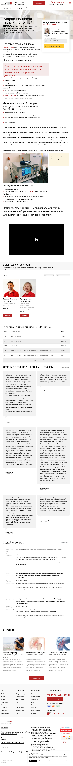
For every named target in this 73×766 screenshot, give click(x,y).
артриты (7, 95)
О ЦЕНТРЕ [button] (4, 7)
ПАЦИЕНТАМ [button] (39, 7)
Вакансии (34, 707)
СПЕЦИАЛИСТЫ (28, 7)
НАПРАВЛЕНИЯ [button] (15, 7)
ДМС (32, 702)
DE (35, 713)
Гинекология (20, 696)
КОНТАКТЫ (19, 8)
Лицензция (4, 728)
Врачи (3, 696)
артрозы (13, 95)
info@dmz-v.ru (59, 713)
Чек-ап (18, 713)
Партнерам (34, 705)
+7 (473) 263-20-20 (56, 2)
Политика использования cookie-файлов (12, 738)
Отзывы (3, 705)
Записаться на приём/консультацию (53, 46)
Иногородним (35, 710)
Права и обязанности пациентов (12, 742)
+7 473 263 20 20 (49, 25)
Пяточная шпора (8, 47)
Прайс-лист (4, 694)
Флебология (20, 699)
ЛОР (17, 702)
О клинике (4, 707)
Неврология (20, 705)
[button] (39, 3)
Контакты (4, 710)
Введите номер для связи (50, 38)
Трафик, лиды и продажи (6, 761)
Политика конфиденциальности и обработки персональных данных (16, 732)
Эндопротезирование (23, 694)
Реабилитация (20, 710)
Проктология (20, 707)
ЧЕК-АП (57, 7)
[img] (6, 722)
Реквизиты (34, 694)
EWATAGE (31, 191)
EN (32, 713)
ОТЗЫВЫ (49, 7)
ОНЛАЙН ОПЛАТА (7, 8)
